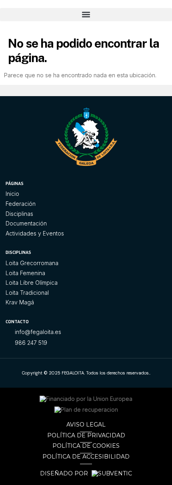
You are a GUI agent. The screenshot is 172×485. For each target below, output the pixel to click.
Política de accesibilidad (86, 456)
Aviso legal (86, 424)
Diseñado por (65, 473)
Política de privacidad (86, 435)
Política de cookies (86, 445)
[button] (86, 14)
